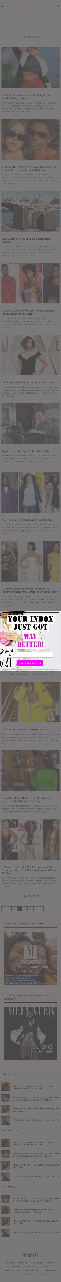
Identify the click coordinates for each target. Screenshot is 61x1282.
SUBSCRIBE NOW (29, 663)
